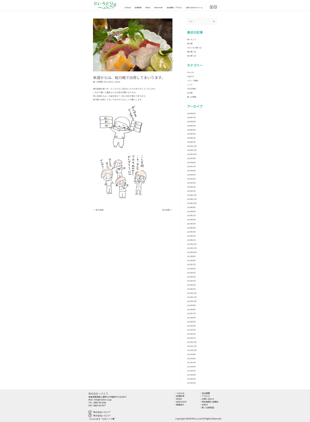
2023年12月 (192, 244)
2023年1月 (191, 289)
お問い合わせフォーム (194, 7)
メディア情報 (192, 80)
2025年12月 (192, 146)
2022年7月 (191, 313)
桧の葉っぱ (191, 55)
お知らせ (190, 76)
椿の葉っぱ (191, 51)
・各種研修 (179, 395)
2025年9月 (191, 158)
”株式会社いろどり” (102, 412)
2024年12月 (192, 195)
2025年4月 (191, 178)
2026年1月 (191, 142)
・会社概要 (205, 393)
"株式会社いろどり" (102, 415)
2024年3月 (191, 231)
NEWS (147, 7)
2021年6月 (191, 366)
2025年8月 (191, 162)
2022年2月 (191, 334)
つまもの (127, 7)
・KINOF (204, 404)
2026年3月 (191, 133)
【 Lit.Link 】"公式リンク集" (101, 418)
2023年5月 (191, 272)
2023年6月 (191, 268)
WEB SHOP (158, 7)
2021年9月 (191, 354)
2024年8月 (191, 211)
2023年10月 (192, 252)
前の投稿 (98, 209)
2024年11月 (192, 199)
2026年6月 (191, 121)
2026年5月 (191, 125)
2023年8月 (191, 260)
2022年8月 (191, 309)
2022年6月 (191, 317)
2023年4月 (191, 276)
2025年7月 (191, 166)
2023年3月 (191, 280)
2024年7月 (191, 215)
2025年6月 (191, 170)
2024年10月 (192, 203)
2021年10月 (192, 350)
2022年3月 (191, 329)
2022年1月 (191, 338)
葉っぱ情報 (98, 81)
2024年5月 (191, 223)
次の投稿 (167, 209)
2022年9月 (191, 305)
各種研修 (138, 7)
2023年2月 (191, 285)
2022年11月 (192, 297)
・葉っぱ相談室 (207, 407)
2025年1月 (191, 191)
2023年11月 (192, 248)
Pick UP (190, 72)
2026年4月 (191, 129)
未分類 (190, 92)
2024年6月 (191, 219)
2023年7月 (191, 264)
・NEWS (178, 398)
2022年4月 (191, 325)
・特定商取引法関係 (209, 401)
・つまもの (179, 393)
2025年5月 (191, 174)
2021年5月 (191, 370)
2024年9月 (191, 207)
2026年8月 (191, 113)
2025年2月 (191, 187)
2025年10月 (192, 154)
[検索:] (202, 21)
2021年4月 (191, 374)
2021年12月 (192, 342)
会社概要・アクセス (174, 7)
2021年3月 (191, 378)
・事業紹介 (179, 404)
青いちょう (191, 39)
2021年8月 (191, 358)
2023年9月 (191, 256)
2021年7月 (191, 362)
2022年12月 (192, 293)
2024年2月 (191, 236)
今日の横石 (191, 88)
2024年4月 (191, 227)
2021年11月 (192, 346)
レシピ (190, 84)
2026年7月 (191, 117)
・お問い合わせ (207, 398)
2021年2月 (191, 383)
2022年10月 (192, 301)
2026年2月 (191, 138)
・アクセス (205, 395)
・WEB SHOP (180, 401)
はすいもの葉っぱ (194, 47)
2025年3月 (191, 182)
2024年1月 (191, 240)
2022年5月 (191, 321)
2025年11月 (192, 150)
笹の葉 (190, 43)
